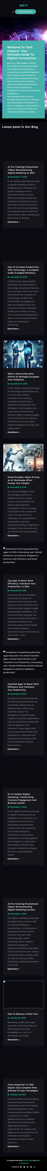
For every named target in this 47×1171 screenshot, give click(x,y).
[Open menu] (13, 12)
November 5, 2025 (18, 694)
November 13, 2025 (18, 277)
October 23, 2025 (18, 1018)
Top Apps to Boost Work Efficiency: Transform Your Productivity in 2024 (22, 583)
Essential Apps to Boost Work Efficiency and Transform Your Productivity (23, 687)
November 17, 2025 (18, 177)
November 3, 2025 (18, 914)
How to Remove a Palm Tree (23, 1014)
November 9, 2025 (18, 487)
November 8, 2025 (18, 590)
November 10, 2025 (18, 384)
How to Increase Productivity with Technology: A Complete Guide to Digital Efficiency (23, 270)
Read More (13, 222)
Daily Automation (25, 12)
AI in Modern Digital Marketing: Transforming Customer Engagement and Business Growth (22, 798)
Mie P (23, 5)
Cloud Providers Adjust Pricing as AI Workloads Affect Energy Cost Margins (23, 480)
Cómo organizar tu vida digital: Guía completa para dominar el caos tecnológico (23, 1087)
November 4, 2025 (18, 807)
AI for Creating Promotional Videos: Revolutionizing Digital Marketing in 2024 (23, 170)
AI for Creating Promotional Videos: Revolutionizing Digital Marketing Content (23, 906)
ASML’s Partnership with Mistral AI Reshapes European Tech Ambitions (23, 376)
